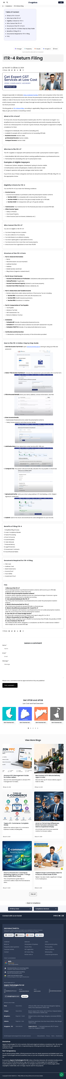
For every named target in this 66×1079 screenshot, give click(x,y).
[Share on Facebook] (9, 70)
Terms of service (49, 949)
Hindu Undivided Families (30, 95)
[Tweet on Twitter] (12, 70)
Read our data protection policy (14, 973)
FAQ (8, 36)
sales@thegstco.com (13, 996)
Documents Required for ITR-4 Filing (18, 34)
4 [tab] (35, 728)
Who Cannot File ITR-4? (14, 23)
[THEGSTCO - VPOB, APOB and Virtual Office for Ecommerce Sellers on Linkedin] (63, 916)
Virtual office (28, 947)
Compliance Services (42, 909)
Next (62, 716)
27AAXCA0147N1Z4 (24, 991)
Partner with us (29, 954)
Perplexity (29, 49)
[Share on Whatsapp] (17, 70)
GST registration (29, 949)
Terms (52, 1036)
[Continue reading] (17, 758)
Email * (4, 653)
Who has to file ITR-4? (14, 18)
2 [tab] (30, 728)
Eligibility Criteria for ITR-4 (15, 21)
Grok (56, 49)
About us (6, 944)
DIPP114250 (37, 991)
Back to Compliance (33, 903)
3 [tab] (33, 728)
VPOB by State (14, 909)
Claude (38, 49)
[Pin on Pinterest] (15, 70)
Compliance (8, 6)
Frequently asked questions (11, 947)
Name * (4, 645)
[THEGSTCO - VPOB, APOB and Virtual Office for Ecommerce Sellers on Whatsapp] (61, 916)
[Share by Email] (23, 70)
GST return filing (29, 952)
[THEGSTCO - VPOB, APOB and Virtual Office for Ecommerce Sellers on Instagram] (57, 916)
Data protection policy (51, 944)
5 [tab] (37, 728)
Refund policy (48, 952)
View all (33, 894)
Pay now (24, 996)
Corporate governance (51, 954)
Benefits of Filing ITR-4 (14, 31)
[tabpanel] (9, 716)
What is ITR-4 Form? (13, 16)
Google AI (47, 49)
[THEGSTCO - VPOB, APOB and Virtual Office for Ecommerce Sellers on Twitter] (54, 916)
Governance (59, 1036)
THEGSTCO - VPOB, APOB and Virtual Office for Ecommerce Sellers (27, 1075)
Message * (5, 661)
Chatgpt (19, 49)
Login (60, 2)
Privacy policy (48, 947)
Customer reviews (9, 949)
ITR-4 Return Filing (19, 6)
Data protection (41, 1036)
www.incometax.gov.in (33, 346)
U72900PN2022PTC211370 (10, 991)
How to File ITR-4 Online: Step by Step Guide (21, 28)
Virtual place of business (31, 944)
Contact (6, 952)
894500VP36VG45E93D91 (55, 991)
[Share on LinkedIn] (20, 70)
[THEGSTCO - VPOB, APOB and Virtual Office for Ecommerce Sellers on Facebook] (56, 916)
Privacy (48, 1036)
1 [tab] (28, 728)
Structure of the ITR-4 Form (16, 26)
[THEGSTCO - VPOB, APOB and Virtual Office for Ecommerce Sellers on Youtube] (59, 916)
